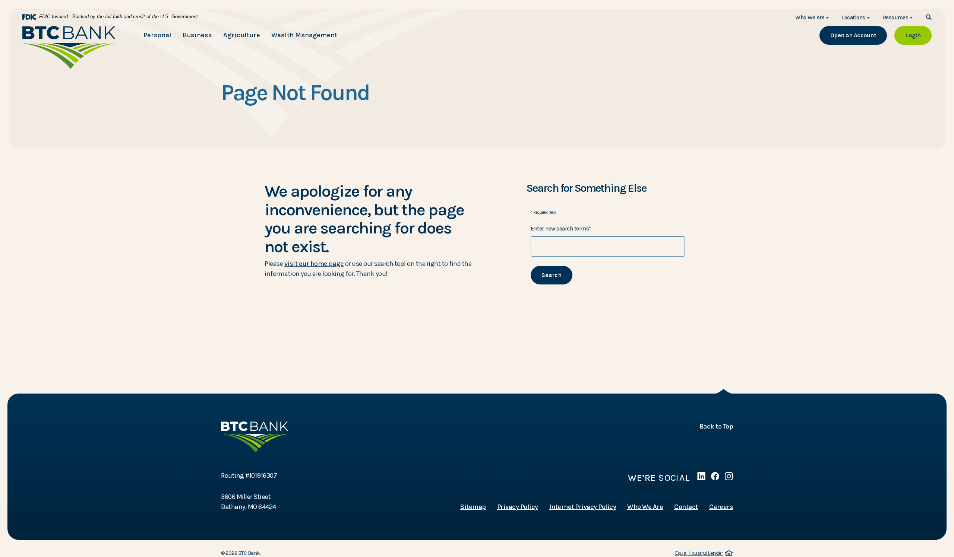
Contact (686, 507)
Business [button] (197, 35)
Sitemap (473, 507)
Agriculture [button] (241, 35)
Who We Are (645, 507)
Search (551, 274)
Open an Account (858, 35)
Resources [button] (896, 17)
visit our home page (314, 264)
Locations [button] (853, 17)
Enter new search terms (561, 228)
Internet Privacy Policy (582, 507)
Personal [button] (157, 35)
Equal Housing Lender (703, 553)
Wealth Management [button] (304, 35)
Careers (721, 507)
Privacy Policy (517, 507)
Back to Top (716, 426)
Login (918, 35)
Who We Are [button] (809, 17)
